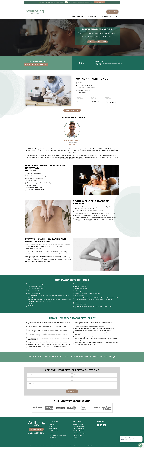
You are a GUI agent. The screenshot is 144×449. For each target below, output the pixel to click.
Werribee (78, 435)
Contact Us (113, 16)
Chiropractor (52, 424)
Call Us (91, 41)
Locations (105, 16)
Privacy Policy (85, 445)
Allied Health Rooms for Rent (57, 435)
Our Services (92, 16)
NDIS (50, 426)
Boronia (78, 424)
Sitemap (114, 445)
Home (73, 16)
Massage (51, 433)
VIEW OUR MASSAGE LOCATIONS (37, 64)
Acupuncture (53, 428)
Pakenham (78, 430)
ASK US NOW (72, 391)
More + (75, 437)
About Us (80, 16)
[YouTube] (101, 425)
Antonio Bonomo (72, 140)
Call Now (113, 11)
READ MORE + (72, 144)
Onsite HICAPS (31, 185)
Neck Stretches (53, 430)
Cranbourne (79, 428)
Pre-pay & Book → (99, 2)
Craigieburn (79, 426)
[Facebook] (98, 425)
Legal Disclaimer (94, 445)
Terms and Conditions (105, 445)
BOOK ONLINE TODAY (72, 110)
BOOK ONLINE (102, 41)
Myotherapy (52, 437)
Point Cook (79, 433)
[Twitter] (104, 425)
